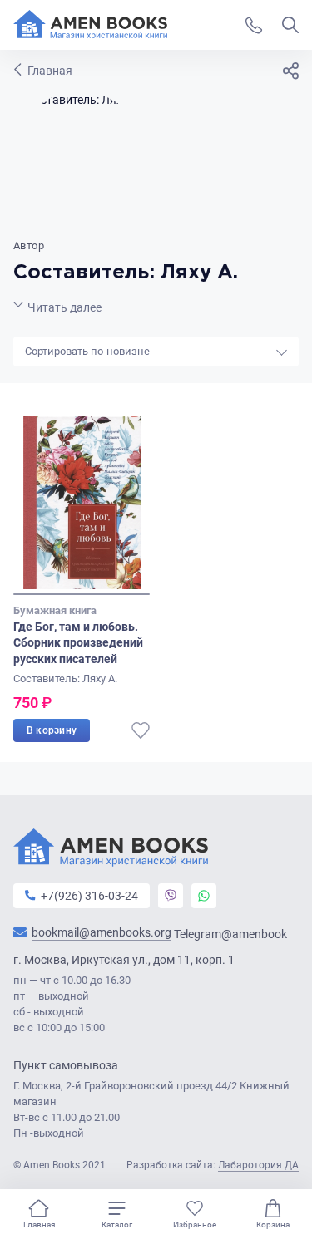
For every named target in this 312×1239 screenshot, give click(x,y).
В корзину (52, 730)
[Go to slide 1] (81, 594)
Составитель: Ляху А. (65, 678)
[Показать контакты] (254, 25)
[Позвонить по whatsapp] (203, 895)
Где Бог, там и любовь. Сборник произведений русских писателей (78, 643)
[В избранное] (140, 730)
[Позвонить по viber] (170, 895)
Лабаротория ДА (258, 1165)
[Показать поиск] (290, 25)
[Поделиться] (290, 71)
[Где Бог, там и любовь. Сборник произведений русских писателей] (81, 505)
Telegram (230, 934)
